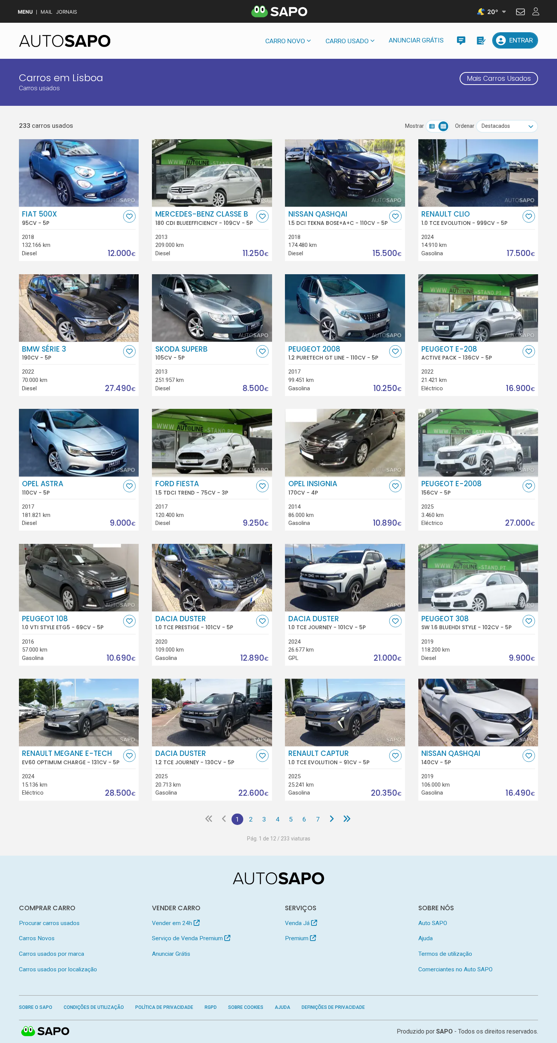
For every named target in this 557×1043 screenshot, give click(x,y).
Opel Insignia (312, 488)
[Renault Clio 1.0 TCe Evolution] (478, 173)
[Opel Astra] (79, 442)
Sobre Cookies (245, 1007)
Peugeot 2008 (333, 353)
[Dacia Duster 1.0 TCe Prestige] (212, 577)
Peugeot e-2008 (451, 488)
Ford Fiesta (191, 488)
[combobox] (507, 126)
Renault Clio (464, 218)
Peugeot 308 (466, 623)
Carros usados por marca (51, 953)
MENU (25, 11)
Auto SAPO (432, 923)
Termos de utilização (445, 953)
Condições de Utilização (94, 1007)
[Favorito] (129, 216)
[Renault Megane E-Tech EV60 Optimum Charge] (79, 712)
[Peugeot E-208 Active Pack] (478, 308)
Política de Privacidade (164, 1007)
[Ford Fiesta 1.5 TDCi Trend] (212, 442)
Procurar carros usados (49, 923)
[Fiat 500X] (79, 173)
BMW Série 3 (44, 353)
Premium (297, 938)
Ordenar (464, 126)
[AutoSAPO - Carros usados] (65, 41)
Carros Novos (37, 938)
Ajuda (425, 938)
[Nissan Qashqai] (478, 712)
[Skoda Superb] (212, 308)
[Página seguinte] (331, 819)
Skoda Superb (181, 353)
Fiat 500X (39, 218)
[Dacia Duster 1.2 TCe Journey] (212, 712)
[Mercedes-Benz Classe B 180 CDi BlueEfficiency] (212, 173)
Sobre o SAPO (35, 1007)
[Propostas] (481, 40)
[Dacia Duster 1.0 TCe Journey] (345, 577)
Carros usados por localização (58, 969)
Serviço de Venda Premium (188, 938)
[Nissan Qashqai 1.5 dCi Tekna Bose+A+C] (345, 173)
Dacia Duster (194, 623)
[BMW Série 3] (79, 308)
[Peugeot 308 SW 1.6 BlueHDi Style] (478, 577)
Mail (46, 11)
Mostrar (414, 126)
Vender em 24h (173, 923)
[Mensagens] (461, 40)
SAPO (45, 1031)
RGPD (211, 1007)
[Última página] (347, 819)
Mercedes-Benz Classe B (204, 218)
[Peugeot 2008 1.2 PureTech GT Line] (345, 308)
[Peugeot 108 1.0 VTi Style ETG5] (79, 577)
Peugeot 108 (62, 623)
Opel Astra (42, 488)
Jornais (66, 11)
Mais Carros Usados (499, 78)
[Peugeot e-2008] (478, 442)
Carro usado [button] (347, 41)
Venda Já (298, 923)
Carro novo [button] (285, 41)
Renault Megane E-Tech (70, 757)
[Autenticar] (520, 13)
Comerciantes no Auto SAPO (455, 969)
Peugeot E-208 (456, 353)
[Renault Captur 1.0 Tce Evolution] (345, 712)
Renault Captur (328, 757)
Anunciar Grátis (416, 40)
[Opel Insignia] (345, 442)
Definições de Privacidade (333, 1007)
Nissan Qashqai (338, 218)
